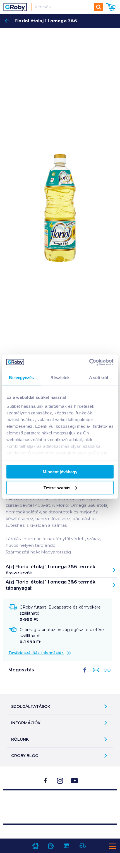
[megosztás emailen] (94, 674)
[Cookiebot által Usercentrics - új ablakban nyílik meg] (89, 362)
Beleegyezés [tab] (21, 377)
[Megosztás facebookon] (84, 674)
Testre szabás (57, 487)
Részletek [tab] (60, 377)
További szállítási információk (36, 653)
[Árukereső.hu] (60, 804)
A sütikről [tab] (98, 377)
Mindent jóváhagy (60, 471)
